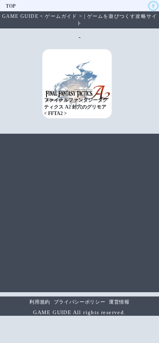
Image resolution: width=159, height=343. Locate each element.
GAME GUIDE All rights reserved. (79, 312)
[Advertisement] (79, 213)
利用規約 (39, 302)
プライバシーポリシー (80, 302)
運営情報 (119, 302)
